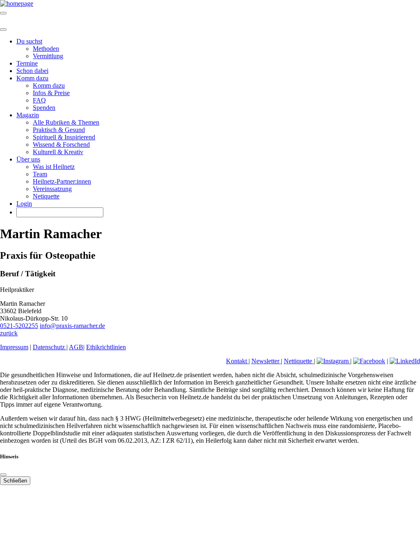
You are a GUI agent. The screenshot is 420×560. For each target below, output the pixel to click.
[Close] (3, 29)
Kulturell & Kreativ (58, 151)
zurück (9, 333)
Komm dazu (49, 85)
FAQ (39, 100)
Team (40, 174)
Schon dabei (32, 70)
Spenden (44, 107)
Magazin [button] (27, 115)
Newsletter (266, 360)
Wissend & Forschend (61, 144)
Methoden (46, 48)
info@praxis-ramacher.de (72, 325)
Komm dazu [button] (32, 78)
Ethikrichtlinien (106, 347)
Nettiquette (299, 360)
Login (24, 203)
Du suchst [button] (29, 41)
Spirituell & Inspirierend (64, 137)
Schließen (15, 481)
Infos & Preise (51, 92)
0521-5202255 (19, 325)
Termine (27, 63)
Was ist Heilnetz (54, 166)
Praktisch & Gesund (59, 129)
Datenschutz (49, 347)
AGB (76, 347)
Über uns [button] (28, 159)
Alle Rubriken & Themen (66, 122)
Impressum (14, 347)
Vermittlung (48, 55)
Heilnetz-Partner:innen (62, 181)
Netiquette (46, 196)
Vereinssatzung (52, 188)
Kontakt (237, 360)
